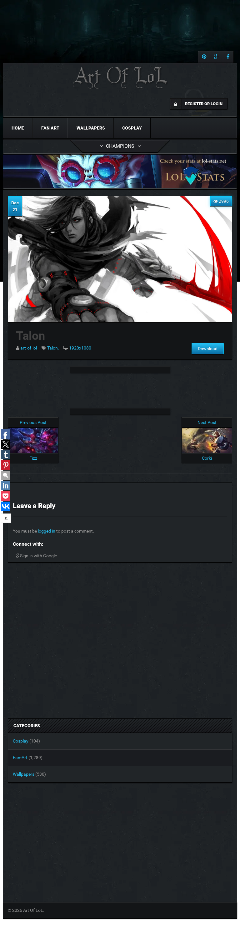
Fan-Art (20, 757)
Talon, (53, 347)
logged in (46, 531)
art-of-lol (28, 347)
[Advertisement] (120, 388)
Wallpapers (91, 127)
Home (18, 127)
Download (208, 348)
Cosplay (132, 127)
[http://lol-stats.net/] (120, 171)
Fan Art (50, 127)
